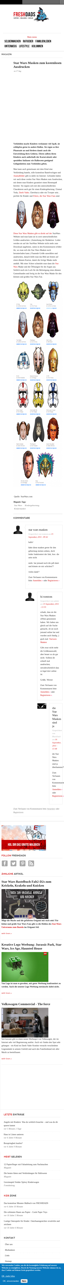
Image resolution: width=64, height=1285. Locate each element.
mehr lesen (5, 933)
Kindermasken (20, 509)
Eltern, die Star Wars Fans (44, 196)
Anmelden (37, 580)
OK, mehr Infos (8, 1276)
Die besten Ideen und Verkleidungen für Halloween (25, 1173)
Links (7, 1255)
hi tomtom (46, 596)
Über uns (9, 1244)
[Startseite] (31, 21)
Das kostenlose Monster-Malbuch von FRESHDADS (26, 1203)
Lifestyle (24, 46)
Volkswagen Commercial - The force (25, 1004)
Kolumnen (37, 46)
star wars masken (38, 529)
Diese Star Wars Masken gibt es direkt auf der (32, 233)
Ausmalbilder (19, 176)
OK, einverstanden (11, 1281)
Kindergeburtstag (32, 505)
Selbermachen (12, 41)
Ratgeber (28, 41)
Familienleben (43, 41)
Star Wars (18, 505)
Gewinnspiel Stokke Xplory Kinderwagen (21, 1182)
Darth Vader (24, 192)
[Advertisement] (32, 107)
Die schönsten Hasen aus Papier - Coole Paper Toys (25, 1212)
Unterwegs (10, 46)
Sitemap (8, 1261)
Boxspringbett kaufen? (13, 1143)
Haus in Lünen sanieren (14, 1134)
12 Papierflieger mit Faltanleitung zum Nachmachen (26, 1164)
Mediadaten (10, 1250)
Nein (24, 1281)
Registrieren (53, 580)
